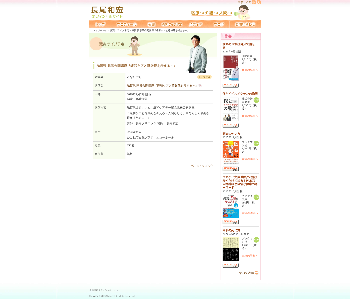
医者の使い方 (231, 133)
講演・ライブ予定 (119, 30)
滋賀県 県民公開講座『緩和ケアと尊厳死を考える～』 (162, 85)
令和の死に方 (231, 230)
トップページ (100, 30)
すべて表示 (246, 273)
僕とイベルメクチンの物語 (240, 93)
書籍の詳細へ (250, 69)
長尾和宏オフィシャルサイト (103, 290)
